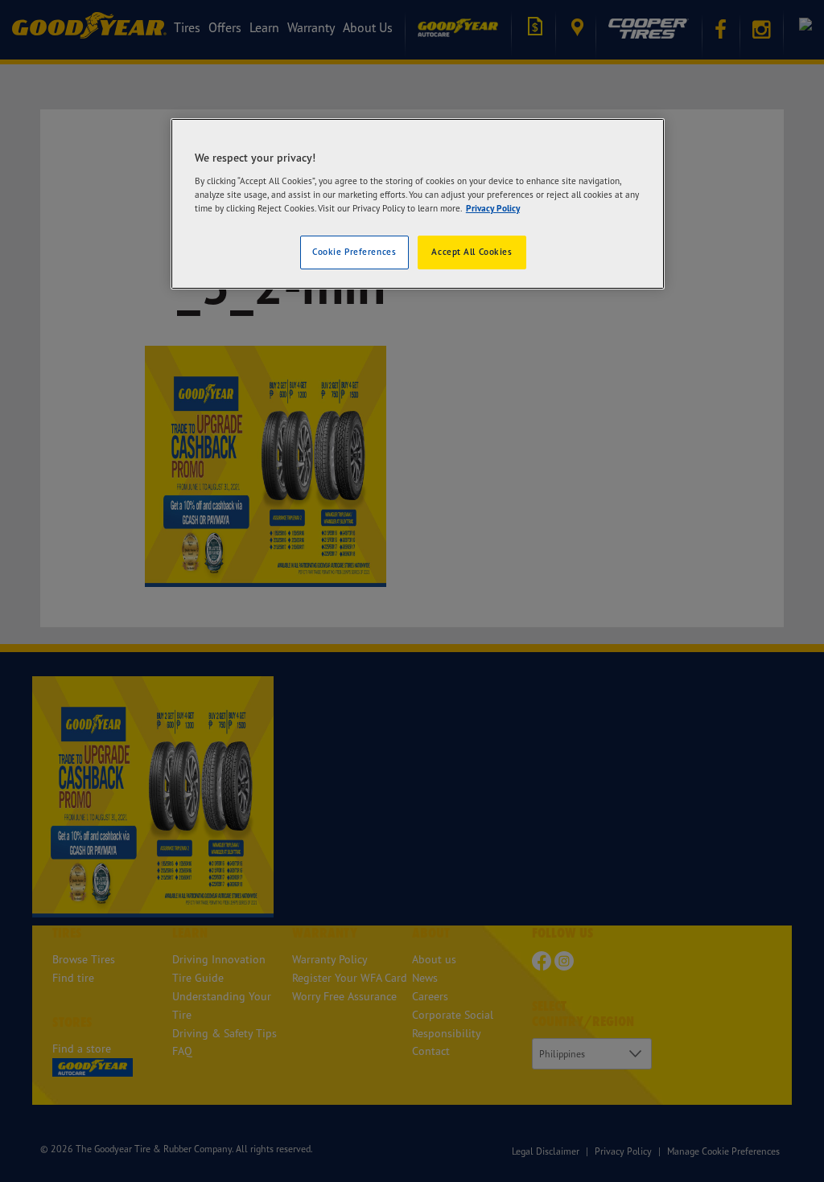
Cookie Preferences (354, 251)
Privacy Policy (493, 208)
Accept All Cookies (471, 251)
